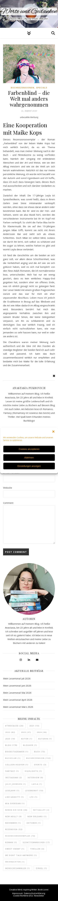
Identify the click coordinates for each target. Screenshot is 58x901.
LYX (34, 797)
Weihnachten (15, 862)
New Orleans (37, 816)
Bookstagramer (16, 751)
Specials (41, 87)
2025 (10, 739)
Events (40, 764)
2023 (26, 732)
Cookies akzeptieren (29, 449)
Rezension (14, 829)
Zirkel (41, 868)
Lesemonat (34, 790)
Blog (11, 745)
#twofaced (14, 726)
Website (7, 487)
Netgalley (41, 810)
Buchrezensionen (22, 87)
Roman (11, 842)
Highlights (33, 771)
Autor (26, 739)
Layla (37, 784)
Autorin (45, 739)
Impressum (17, 893)
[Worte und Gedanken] (29, 14)
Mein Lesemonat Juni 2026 (17, 685)
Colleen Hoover (16, 764)
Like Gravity (14, 797)
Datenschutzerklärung (34, 893)
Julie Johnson (15, 784)
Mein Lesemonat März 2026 (18, 706)
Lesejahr (12, 790)
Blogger (30, 745)
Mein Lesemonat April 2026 (17, 699)
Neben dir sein (16, 810)
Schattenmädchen (36, 842)
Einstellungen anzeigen (29, 466)
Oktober (34, 823)
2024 (42, 732)
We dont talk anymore (21, 855)
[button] (53, 431)
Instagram (13, 777)
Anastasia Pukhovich (29, 388)
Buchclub (13, 758)
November (13, 823)
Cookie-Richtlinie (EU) (23, 895)
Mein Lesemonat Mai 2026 (17, 692)
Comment (8, 502)
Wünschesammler (17, 868)
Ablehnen (29, 457)
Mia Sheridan (15, 803)
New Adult (13, 816)
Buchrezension (38, 758)
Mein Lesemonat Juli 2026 (16, 678)
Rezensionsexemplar (20, 836)
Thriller (37, 849)
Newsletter (39, 895)
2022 (10, 732)
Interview (35, 777)
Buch (39, 751)
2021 (34, 726)
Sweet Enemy (14, 849)
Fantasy (12, 771)
